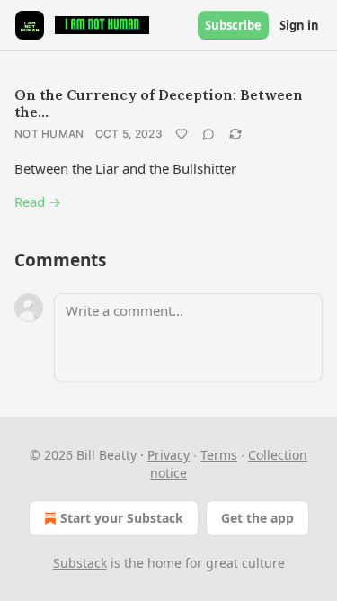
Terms (218, 454)
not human (49, 133)
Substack (80, 562)
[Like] (181, 134)
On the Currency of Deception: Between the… (158, 103)
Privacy (168, 454)
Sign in (299, 25)
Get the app (257, 517)
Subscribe (233, 25)
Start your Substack (121, 517)
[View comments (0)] (208, 134)
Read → (37, 202)
